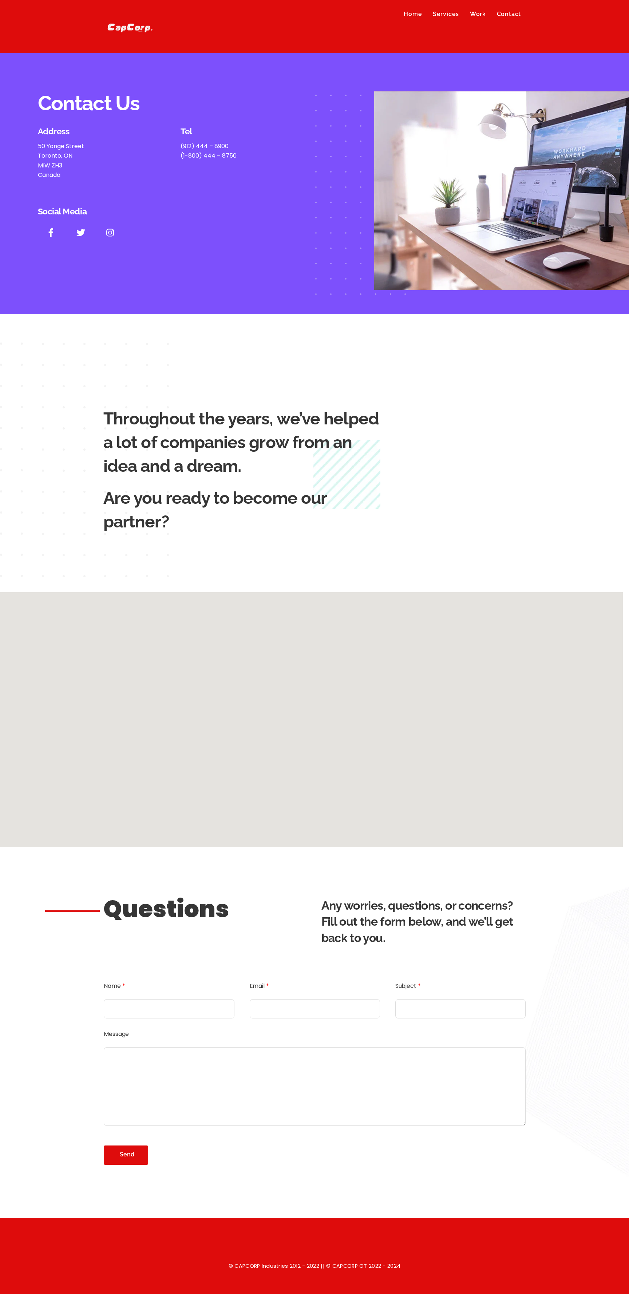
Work (478, 14)
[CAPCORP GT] (130, 38)
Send (127, 1154)
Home (413, 14)
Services (446, 14)
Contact (509, 14)
